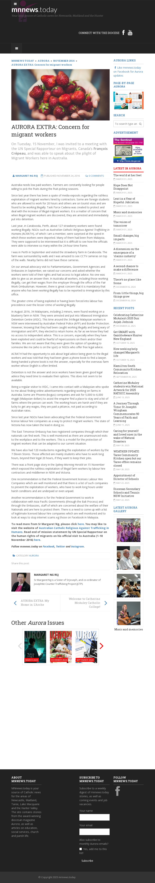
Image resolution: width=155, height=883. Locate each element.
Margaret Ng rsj (46, 574)
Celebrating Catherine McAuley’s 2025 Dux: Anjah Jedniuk (128, 318)
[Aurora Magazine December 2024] (61, 646)
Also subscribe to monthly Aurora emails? (93, 841)
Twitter (60, 546)
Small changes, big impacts (126, 237)
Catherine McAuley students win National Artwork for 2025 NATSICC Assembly (128, 388)
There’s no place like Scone (127, 281)
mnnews (34, 9)
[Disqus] (60, 716)
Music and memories (127, 212)
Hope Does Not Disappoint (123, 187)
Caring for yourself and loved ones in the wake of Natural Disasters (127, 436)
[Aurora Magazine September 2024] (86, 646)
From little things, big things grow (128, 294)
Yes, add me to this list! (93, 851)
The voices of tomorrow (122, 223)
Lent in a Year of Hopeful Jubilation (126, 200)
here (81, 524)
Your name (86, 810)
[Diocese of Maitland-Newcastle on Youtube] (130, 32)
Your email (85, 825)
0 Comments (96, 175)
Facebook (48, 546)
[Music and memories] (128, 530)
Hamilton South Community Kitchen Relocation (127, 369)
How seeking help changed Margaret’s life (126, 352)
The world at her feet (127, 175)
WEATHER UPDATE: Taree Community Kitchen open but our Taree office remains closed (127, 458)
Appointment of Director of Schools (126, 477)
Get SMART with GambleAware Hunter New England (127, 335)
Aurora (34, 555)
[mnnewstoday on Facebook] (123, 32)
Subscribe (87, 860)
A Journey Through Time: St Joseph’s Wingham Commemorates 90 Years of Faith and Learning (126, 412)
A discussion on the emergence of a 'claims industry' (126, 252)
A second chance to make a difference (125, 267)
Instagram (77, 546)
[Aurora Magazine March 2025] (35, 646)
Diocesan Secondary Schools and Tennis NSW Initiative (126, 492)
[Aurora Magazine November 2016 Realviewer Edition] (128, 100)
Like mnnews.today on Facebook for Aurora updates (128, 71)
